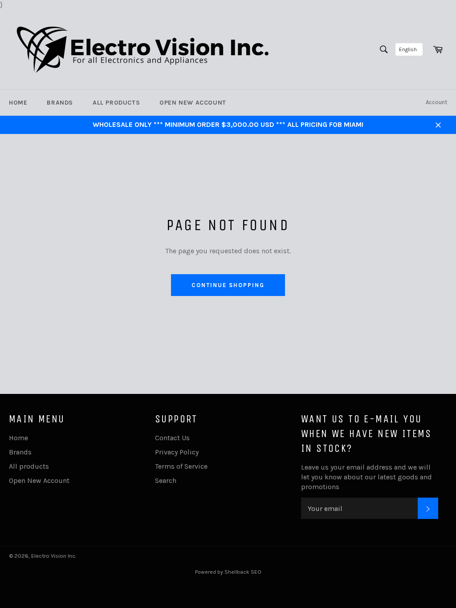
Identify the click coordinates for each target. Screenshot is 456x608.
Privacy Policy (177, 452)
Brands (60, 102)
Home (18, 102)
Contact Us (172, 438)
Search (165, 480)
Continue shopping (227, 285)
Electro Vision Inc (53, 555)
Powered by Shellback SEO (228, 572)
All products (116, 102)
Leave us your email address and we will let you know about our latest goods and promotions (366, 477)
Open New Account (192, 102)
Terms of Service (181, 466)
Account (436, 102)
